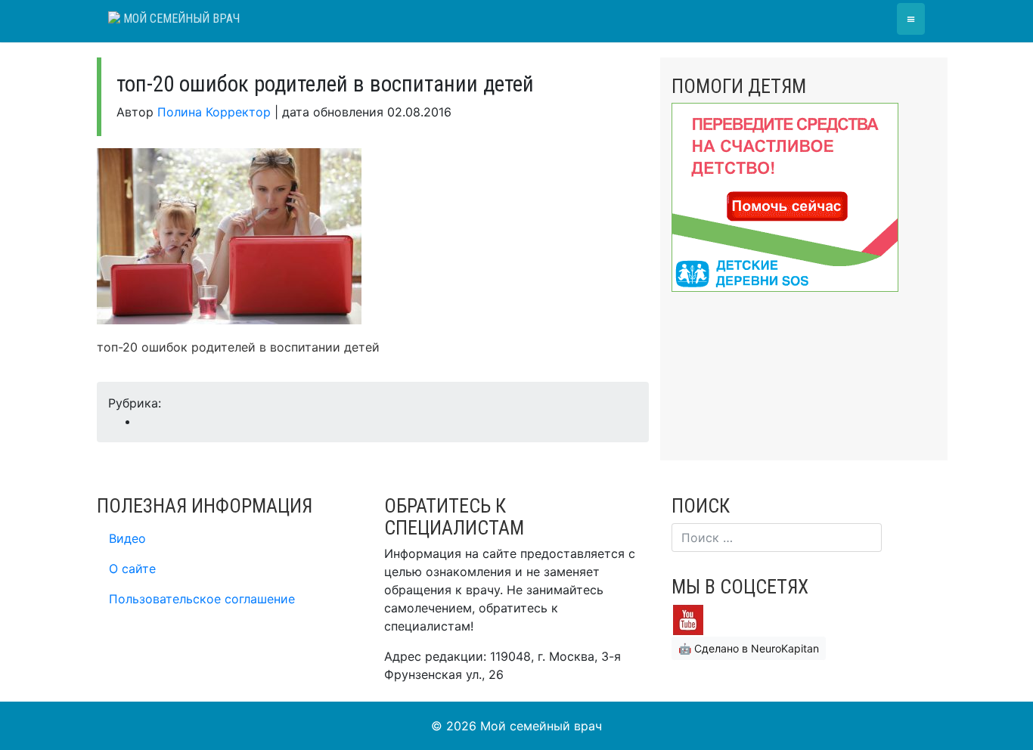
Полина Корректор (214, 111)
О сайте (132, 568)
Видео (127, 538)
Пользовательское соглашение (202, 598)
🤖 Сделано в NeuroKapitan (748, 648)
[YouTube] (688, 618)
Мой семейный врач (180, 18)
